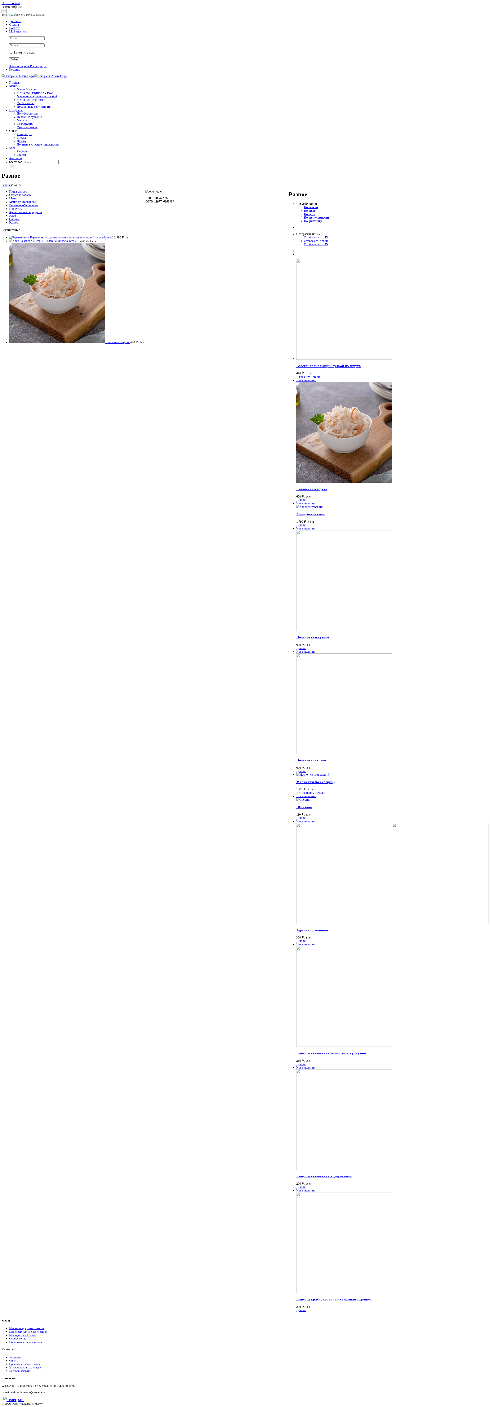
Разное (13, 222)
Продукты (16, 208)
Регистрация (38, 66)
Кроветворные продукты (25, 212)
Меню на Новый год (22, 201)
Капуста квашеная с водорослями (324, 1176)
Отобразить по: (316, 237)
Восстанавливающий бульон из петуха (328, 366)
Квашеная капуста (311, 489)
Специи (14, 219)
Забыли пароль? (19, 66)
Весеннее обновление (23, 205)
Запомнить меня (24, 52)
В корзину (303, 376)
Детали (315, 376)
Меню (13, 198)
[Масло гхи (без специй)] (392, 774)
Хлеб (12, 215)
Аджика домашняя (312, 930)
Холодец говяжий (310, 514)
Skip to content (11, 3)
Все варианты (305, 792)
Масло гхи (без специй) (315, 782)
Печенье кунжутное (312, 637)
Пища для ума (18, 191)
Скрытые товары (20, 195)
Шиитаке (304, 807)
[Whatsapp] (31, 1399)
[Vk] (27, 1399)
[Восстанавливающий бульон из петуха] (392, 309)
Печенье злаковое (311, 760)
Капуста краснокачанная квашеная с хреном (333, 1299)
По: (311, 207)
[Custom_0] (35, 1399)
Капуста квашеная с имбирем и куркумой (331, 1053)
